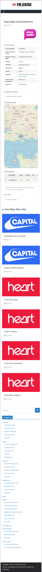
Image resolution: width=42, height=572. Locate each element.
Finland (4, 442)
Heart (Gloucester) (11, 300)
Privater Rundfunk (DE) (11, 470)
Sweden (4, 500)
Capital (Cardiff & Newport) (14, 268)
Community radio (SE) (11, 505)
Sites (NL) (7, 493)
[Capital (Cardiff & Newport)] (21, 247)
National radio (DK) (10, 431)
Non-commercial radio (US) (12, 547)
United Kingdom (7, 529)
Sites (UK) (7, 538)
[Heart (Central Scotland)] (21, 343)
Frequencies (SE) (9, 515)
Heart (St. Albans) (10, 331)
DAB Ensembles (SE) (10, 509)
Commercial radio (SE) (11, 502)
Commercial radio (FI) (11, 444)
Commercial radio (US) (11, 544)
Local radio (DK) (9, 428)
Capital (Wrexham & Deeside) (15, 236)
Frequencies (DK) (9, 425)
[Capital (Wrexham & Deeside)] (21, 215)
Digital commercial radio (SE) (13, 512)
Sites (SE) (7, 522)
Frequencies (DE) (9, 467)
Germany (5, 461)
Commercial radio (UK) (11, 531)
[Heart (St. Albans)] (21, 311)
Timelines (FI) (8, 457)
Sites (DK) (7, 438)
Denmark (5, 422)
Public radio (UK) (9, 534)
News (4, 496)
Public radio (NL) (9, 489)
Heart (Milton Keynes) (12, 395)
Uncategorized (6, 525)
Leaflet (25, 167)
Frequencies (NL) (9, 486)
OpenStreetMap (30, 167)
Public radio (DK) (9, 435)
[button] (21, 135)
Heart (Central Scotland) (13, 363)
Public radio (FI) (9, 451)
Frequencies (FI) (9, 448)
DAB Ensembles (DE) (10, 464)
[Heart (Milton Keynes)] (21, 374)
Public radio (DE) (9, 473)
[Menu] (3, 11)
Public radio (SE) (9, 518)
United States (6, 542)
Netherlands (6, 480)
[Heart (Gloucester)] (21, 279)
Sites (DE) (7, 476)
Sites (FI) (7, 454)
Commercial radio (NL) (11, 483)
